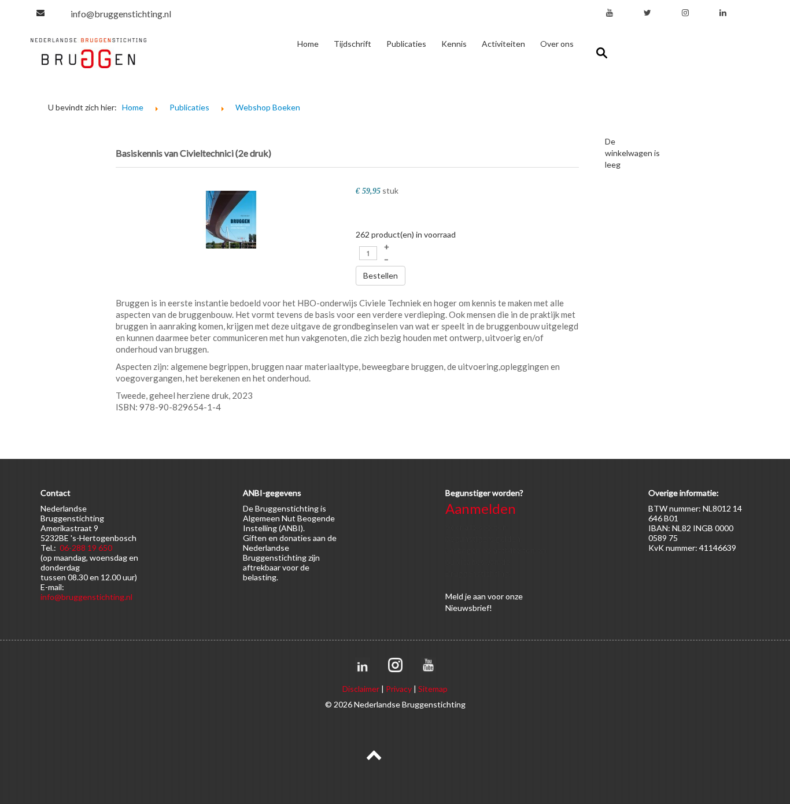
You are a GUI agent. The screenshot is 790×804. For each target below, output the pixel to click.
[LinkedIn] (722, 12)
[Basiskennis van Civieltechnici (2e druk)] (231, 219)
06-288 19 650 (86, 548)
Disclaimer (360, 689)
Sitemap (433, 689)
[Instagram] (685, 12)
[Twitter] (647, 12)
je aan (475, 596)
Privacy (399, 689)
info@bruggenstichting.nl (121, 13)
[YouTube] (609, 12)
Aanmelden (480, 508)
